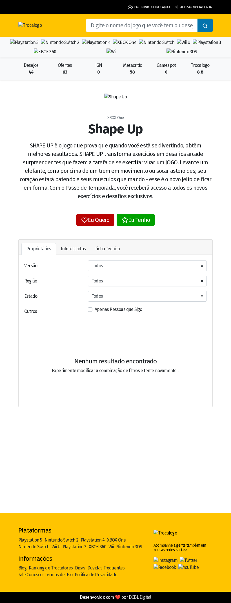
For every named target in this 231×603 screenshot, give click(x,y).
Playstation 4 (93, 540)
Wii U (56, 546)
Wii (111, 546)
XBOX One (116, 540)
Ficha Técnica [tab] (107, 248)
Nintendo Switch (33, 546)
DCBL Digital (140, 597)
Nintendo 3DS (129, 546)
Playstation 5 (30, 540)
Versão (30, 265)
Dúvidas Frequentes (106, 568)
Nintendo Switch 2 (61, 540)
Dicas (80, 568)
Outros (30, 311)
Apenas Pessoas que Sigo (118, 309)
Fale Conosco (30, 574)
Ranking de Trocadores (51, 568)
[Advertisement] (115, 469)
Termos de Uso (58, 574)
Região (30, 281)
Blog (22, 568)
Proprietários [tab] (38, 248)
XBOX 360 (97, 546)
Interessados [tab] (73, 248)
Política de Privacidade (96, 574)
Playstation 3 (74, 546)
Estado (30, 296)
